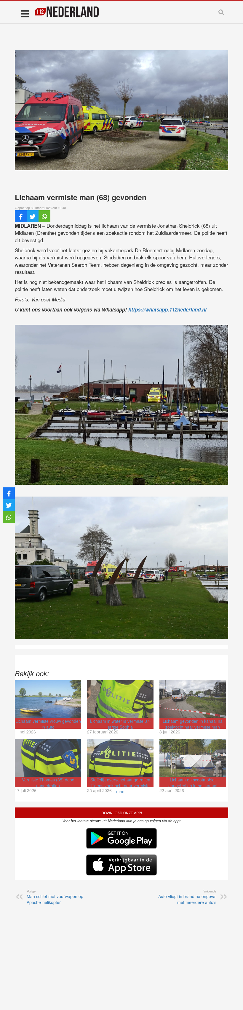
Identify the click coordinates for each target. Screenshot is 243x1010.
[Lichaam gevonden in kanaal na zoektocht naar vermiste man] (192, 699)
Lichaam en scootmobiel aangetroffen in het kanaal (192, 783)
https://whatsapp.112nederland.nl (167, 309)
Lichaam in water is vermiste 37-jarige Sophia (120, 724)
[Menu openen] (25, 13)
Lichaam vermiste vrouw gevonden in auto (48, 724)
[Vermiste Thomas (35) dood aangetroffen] (48, 758)
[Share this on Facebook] (21, 216)
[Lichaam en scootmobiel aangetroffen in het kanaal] (192, 758)
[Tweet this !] (33, 216)
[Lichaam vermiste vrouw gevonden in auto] (48, 699)
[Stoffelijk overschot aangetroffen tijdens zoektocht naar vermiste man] (120, 758)
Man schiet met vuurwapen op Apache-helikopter (55, 897)
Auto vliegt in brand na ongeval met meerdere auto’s (187, 897)
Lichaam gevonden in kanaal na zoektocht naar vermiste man (193, 724)
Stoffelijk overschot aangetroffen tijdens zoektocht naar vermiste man (120, 785)
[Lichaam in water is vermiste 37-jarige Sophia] (120, 699)
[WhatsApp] (44, 216)
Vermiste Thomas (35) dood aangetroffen (48, 783)
